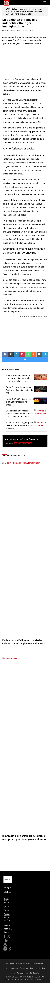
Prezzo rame (6, 899)
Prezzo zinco (6, 906)
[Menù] (44, 2)
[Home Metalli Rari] (6, 5)
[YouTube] (5, 945)
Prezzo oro (6, 910)
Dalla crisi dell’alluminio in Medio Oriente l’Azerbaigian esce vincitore (23, 642)
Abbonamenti (38, 963)
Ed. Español (34, 973)
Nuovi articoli (35, 968)
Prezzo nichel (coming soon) (6, 919)
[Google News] (9, 950)
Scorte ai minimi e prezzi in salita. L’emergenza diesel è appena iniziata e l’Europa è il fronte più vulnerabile (23, 11)
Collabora (27, 963)
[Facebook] (4, 937)
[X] (8, 937)
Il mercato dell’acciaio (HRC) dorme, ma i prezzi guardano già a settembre (24, 837)
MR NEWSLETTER (23, 443)
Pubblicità (24, 968)
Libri (6, 968)
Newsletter (14, 968)
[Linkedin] (6, 941)
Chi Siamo (10, 963)
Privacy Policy (22, 973)
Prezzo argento (6, 914)
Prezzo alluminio (7, 903)
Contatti (18, 963)
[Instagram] (5, 950)
